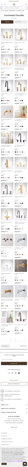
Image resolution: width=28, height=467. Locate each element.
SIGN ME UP (14, 363)
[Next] (26, 1)
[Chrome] (7, 49)
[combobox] (14, 8)
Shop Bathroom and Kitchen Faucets (14, 420)
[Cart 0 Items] (26, 4)
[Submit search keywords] (2, 8)
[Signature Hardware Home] (14, 4)
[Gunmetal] (8, 49)
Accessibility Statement (6, 438)
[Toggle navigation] (2, 4)
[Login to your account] (5, 4)
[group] (13, 1)
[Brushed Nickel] (5, 49)
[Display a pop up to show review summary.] (23, 103)
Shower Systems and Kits (14, 418)
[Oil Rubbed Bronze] (8, 100)
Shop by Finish (12, 10)
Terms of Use (4, 433)
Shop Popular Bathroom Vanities (14, 422)
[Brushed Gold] (3, 49)
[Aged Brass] (1, 49)
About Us (4, 405)
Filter (7, 21)
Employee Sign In (5, 444)
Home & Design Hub (8, 412)
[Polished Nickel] (22, 49)
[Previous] (1, 1)
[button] (27, 447)
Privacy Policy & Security (6, 441)
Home (2, 10)
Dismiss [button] (4, 463)
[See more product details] (10, 49)
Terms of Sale (4, 436)
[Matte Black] (8, 75)
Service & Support (8, 408)
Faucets (6, 10)
